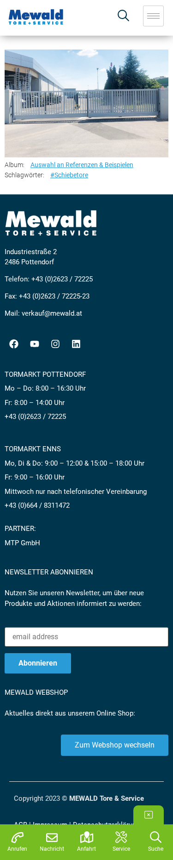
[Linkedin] (76, 344)
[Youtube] (34, 344)
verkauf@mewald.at (52, 313)
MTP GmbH (22, 543)
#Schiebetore (69, 175)
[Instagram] (55, 344)
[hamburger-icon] (153, 16)
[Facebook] (14, 344)
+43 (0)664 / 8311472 (37, 505)
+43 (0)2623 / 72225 (62, 279)
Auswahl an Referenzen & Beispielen (81, 164)
